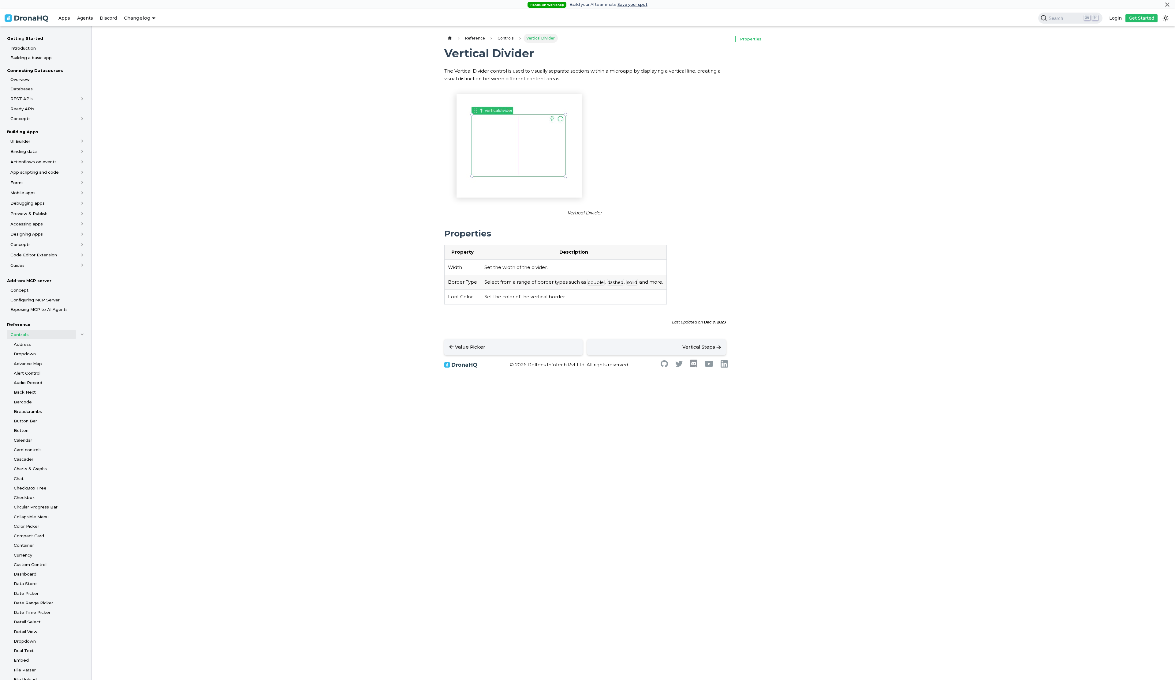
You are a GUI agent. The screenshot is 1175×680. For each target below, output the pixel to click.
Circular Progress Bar (36, 506)
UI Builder (20, 141)
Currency (23, 555)
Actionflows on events (33, 161)
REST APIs (21, 98)
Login (1115, 18)
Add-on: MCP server (29, 280)
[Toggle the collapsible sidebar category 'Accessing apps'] (82, 224)
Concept (19, 290)
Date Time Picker (32, 612)
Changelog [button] (137, 18)
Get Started (1141, 18)
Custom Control (30, 564)
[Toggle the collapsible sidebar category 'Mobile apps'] (82, 192)
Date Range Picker (33, 602)
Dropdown (25, 353)
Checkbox (24, 497)
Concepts (20, 118)
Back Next (25, 392)
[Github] (664, 365)
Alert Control (27, 373)
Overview (20, 79)
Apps (64, 18)
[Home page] (449, 38)
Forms (17, 182)
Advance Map (28, 363)
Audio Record (28, 382)
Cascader (23, 459)
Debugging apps (27, 203)
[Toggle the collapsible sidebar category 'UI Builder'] (82, 141)
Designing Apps (26, 234)
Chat (19, 478)
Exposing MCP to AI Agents (39, 309)
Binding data (23, 151)
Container (24, 545)
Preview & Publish (28, 213)
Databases (21, 88)
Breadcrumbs (28, 411)
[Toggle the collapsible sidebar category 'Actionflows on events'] (82, 161)
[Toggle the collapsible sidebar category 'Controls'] (82, 334)
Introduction (23, 48)
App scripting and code (34, 172)
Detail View (25, 631)
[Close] (1167, 4)
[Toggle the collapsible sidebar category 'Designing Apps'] (82, 234)
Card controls (28, 449)
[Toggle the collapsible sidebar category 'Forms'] (82, 182)
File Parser (25, 669)
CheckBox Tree (30, 487)
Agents (85, 18)
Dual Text (24, 650)
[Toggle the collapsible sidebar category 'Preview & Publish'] (82, 213)
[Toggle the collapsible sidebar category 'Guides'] (82, 265)
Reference (18, 324)
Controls (19, 334)
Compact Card (29, 535)
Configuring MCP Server (35, 299)
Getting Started (25, 38)
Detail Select (27, 621)
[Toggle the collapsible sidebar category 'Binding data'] (82, 151)
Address (22, 344)
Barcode (23, 401)
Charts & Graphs (30, 468)
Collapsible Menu (31, 516)
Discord (108, 18)
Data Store (25, 583)
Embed (21, 660)
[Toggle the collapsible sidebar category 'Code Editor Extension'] (82, 254)
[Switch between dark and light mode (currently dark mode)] (1165, 18)
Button (21, 430)
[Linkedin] (724, 366)
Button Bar (25, 420)
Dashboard (25, 574)
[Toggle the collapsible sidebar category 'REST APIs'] (82, 98)
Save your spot (632, 4)
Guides (17, 265)
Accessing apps (26, 223)
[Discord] (693, 366)
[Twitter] (679, 365)
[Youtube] (709, 365)
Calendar (23, 440)
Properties (750, 39)
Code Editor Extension (33, 254)
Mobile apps (22, 192)
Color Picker (26, 526)
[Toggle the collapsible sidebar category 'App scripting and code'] (82, 172)
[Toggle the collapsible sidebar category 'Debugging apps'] (82, 203)
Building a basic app (31, 57)
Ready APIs (22, 108)
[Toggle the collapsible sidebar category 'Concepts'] (82, 118)
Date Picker (26, 593)
